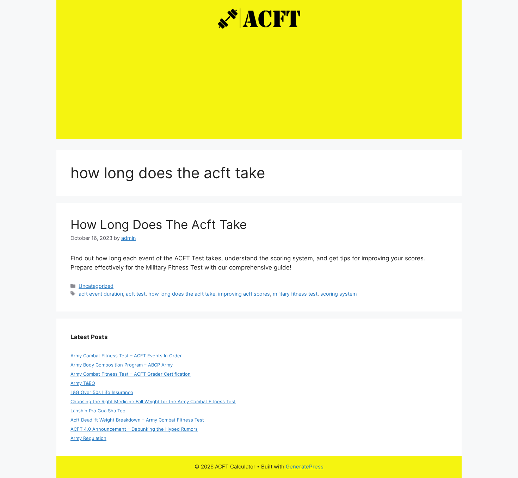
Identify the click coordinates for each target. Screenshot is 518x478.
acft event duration (101, 294)
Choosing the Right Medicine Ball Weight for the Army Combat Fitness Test (153, 401)
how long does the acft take (181, 294)
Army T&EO (82, 383)
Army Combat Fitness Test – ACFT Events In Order (126, 355)
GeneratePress (304, 466)
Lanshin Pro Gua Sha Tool (98, 410)
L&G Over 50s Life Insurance (101, 392)
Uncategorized (96, 286)
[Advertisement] (259, 90)
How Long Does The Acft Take (158, 224)
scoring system (338, 294)
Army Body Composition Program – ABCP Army (121, 365)
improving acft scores (244, 294)
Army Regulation (88, 438)
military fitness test (295, 294)
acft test (136, 294)
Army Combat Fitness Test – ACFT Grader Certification (130, 374)
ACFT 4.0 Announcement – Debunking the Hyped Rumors (134, 429)
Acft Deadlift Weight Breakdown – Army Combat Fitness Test (137, 420)
